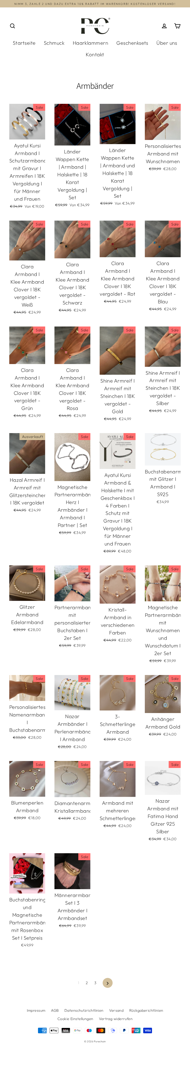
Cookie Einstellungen (75, 1018)
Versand (116, 1010)
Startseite (24, 43)
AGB (55, 1010)
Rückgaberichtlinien (146, 1010)
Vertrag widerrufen (116, 1018)
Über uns (166, 43)
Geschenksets (132, 43)
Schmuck (54, 43)
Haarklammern (90, 43)
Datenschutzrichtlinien (84, 1010)
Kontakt (95, 54)
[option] (27, 240)
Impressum (36, 1010)
